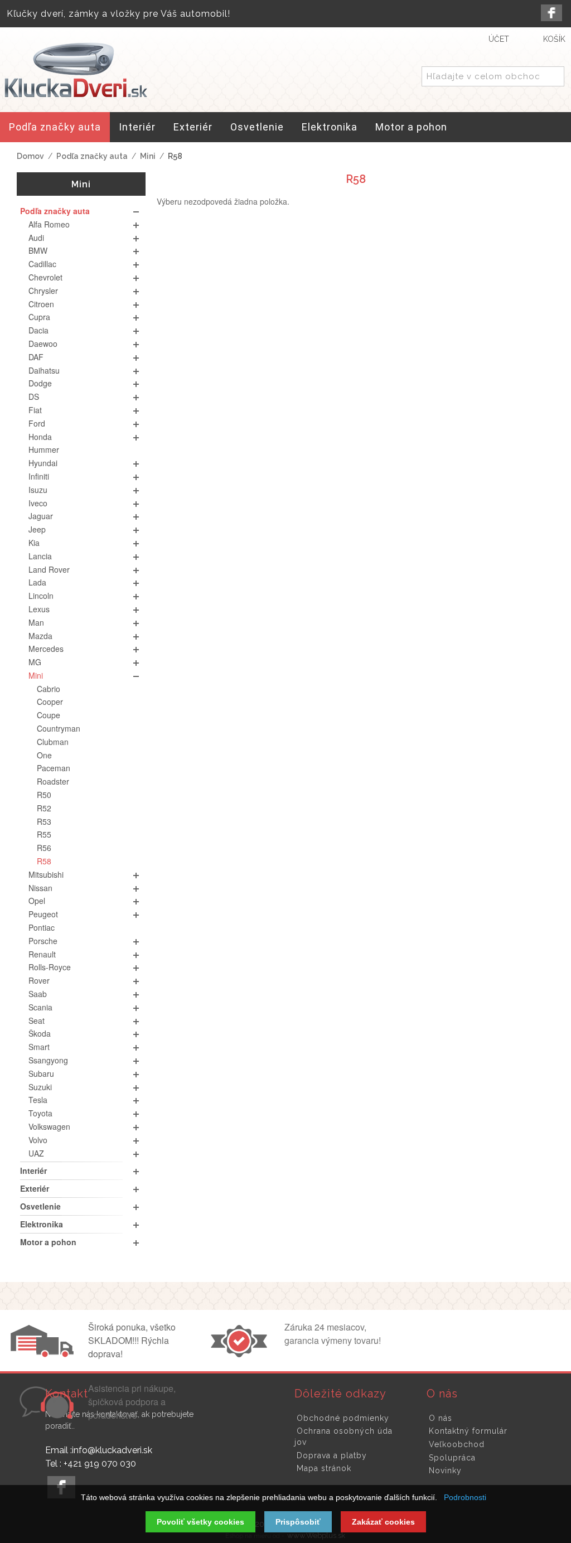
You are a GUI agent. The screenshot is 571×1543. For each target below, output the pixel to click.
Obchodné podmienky (343, 1418)
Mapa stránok (324, 1468)
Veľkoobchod (457, 1444)
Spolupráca (452, 1457)
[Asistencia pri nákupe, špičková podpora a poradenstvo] (45, 1415)
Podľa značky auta (92, 156)
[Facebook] (551, 12)
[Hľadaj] (553, 77)
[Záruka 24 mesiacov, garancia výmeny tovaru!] (241, 1354)
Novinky (445, 1470)
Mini (148, 156)
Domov (30, 156)
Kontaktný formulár (468, 1430)
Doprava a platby (332, 1455)
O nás (440, 1418)
